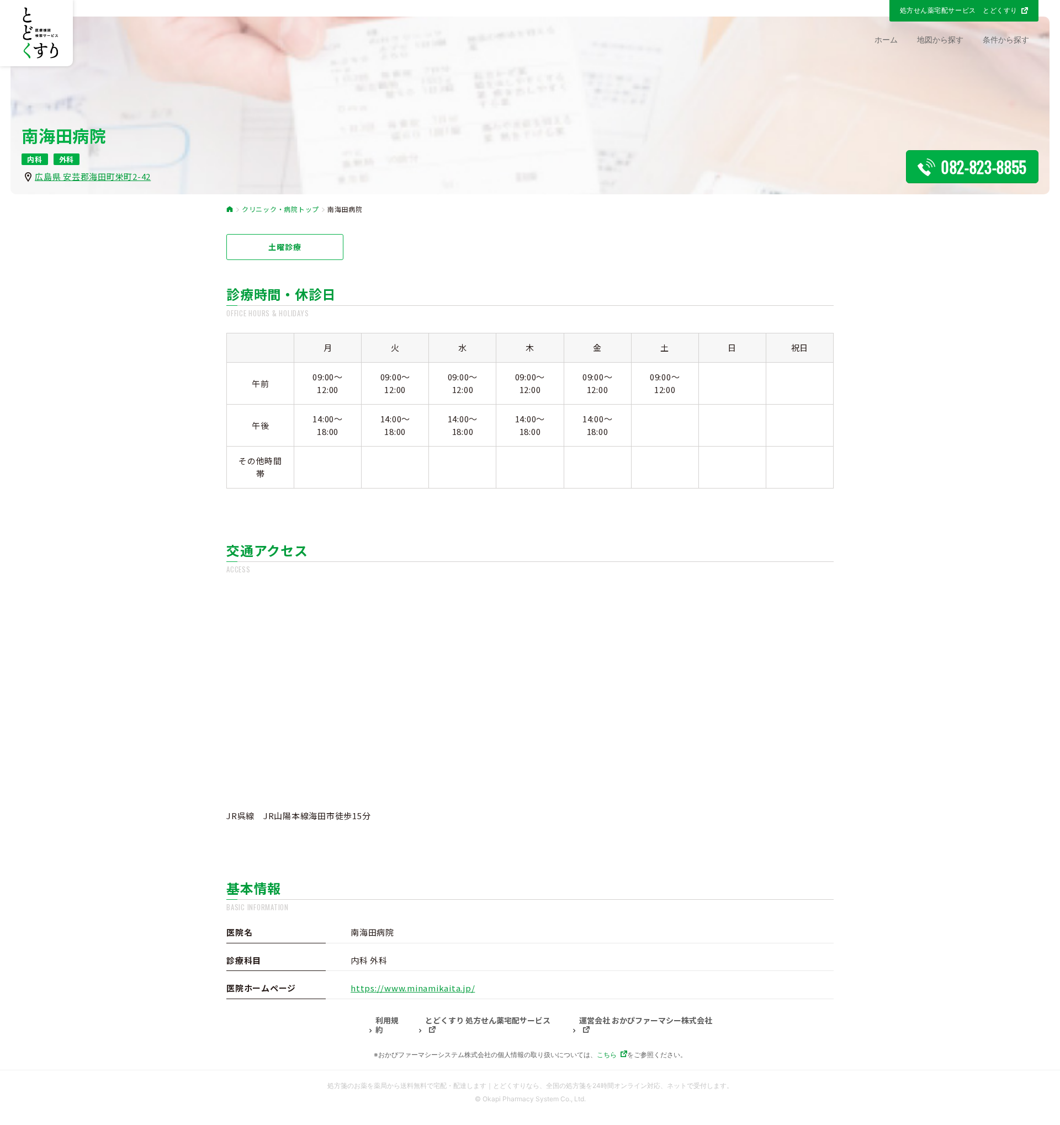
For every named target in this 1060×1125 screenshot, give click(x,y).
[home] (230, 209)
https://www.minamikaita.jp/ (413, 988)
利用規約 (387, 1025)
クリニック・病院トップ (280, 209)
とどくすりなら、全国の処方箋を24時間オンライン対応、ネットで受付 (600, 1085)
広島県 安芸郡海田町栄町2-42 (93, 176)
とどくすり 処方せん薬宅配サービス (487, 1021)
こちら (607, 1054)
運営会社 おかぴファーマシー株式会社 (645, 1021)
